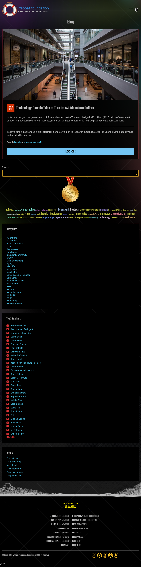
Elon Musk (11, 252)
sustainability (93, 218)
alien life (10, 266)
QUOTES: (75, 545)
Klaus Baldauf (17, 374)
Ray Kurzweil (12, 249)
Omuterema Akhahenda (22, 370)
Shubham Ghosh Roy (21, 333)
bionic (9, 297)
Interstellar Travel (93, 214)
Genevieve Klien (18, 325)
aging (9, 210)
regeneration (61, 217)
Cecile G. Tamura (19, 377)
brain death (111, 210)
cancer (117, 210)
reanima (38, 217)
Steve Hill (15, 407)
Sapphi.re (46, 555)
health (45, 214)
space (86, 218)
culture (131, 210)
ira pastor (105, 213)
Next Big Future (13, 468)
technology (104, 217)
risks (75, 218)
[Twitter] (99, 555)
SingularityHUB (13, 475)
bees (8, 286)
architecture (12, 272)
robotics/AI (37, 142)
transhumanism (117, 217)
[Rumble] (116, 555)
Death (135, 210)
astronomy (11, 278)
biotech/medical (14, 303)
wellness (130, 217)
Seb (12, 415)
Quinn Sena (16, 336)
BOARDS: (75, 528)
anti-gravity (11, 269)
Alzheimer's (18, 210)
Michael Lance (18, 419)
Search (135, 173)
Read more (70, 151)
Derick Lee (17, 142)
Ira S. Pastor (16, 430)
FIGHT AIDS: (56, 533)
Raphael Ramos (18, 396)
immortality (81, 213)
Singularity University (16, 255)
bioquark (63, 210)
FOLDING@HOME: (53, 537)
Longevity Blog (13, 461)
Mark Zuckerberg (14, 260)
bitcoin (96, 209)
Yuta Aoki (15, 381)
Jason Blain (16, 422)
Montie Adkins (18, 426)
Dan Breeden (17, 340)
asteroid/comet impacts (18, 275)
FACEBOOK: (53, 516)
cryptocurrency (125, 210)
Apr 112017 (11, 108)
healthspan (56, 214)
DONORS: (61, 528)
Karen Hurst (16, 359)
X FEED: (53, 524)
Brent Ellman (17, 411)
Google (38, 214)
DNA (8, 246)
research (70, 218)
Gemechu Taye (18, 351)
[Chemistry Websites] (70, 190)
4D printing (11, 240)
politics (32, 218)
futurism (33, 214)
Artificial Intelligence (41, 210)
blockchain (104, 210)
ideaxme (71, 214)
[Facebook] (94, 555)
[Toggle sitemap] (131, 10)
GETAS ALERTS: (77, 520)
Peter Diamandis (14, 243)
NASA (20, 218)
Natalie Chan (17, 400)
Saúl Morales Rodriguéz (22, 329)
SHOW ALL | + (10, 437)
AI (13, 210)
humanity (65, 214)
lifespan (131, 213)
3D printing (11, 237)
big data (10, 289)
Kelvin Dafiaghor (19, 355)
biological (11, 295)
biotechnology (86, 209)
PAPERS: (75, 541)
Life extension (118, 214)
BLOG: (74, 524)
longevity (12, 217)
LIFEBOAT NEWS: (78, 516)
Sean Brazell (17, 404)
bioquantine (52, 210)
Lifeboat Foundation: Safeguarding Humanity (63, 9)
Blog (70, 22)
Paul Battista (17, 348)
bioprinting (11, 300)
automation (12, 283)
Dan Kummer (17, 366)
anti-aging (29, 210)
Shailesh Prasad (18, 344)
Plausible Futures (14, 472)
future (27, 214)
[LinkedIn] (105, 555)
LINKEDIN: (54, 520)
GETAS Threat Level (70, 506)
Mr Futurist (11, 465)
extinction (21, 214)
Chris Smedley (18, 433)
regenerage (48, 217)
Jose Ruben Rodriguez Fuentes (26, 363)
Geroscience (12, 458)
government (28, 142)
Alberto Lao (16, 389)
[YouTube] (110, 555)
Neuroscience (26, 218)
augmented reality (15, 280)
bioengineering (13, 292)
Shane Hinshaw (18, 392)
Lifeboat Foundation (19, 555)
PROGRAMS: (76, 537)
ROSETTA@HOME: (52, 541)
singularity (80, 218)
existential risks (12, 214)
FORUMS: (63, 545)
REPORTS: (75, 533)
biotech (74, 210)
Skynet (9, 258)
